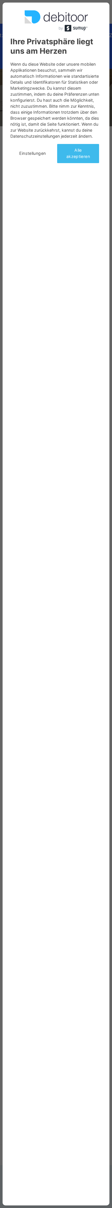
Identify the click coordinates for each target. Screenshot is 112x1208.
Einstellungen (32, 153)
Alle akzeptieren (78, 153)
